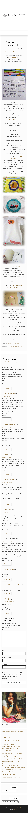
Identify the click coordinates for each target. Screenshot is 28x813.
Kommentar (6, 630)
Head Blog (16, 809)
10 (13, 48)
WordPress (20, 808)
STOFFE (19, 117)
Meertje (7, 599)
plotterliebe (17, 763)
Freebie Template (5, 748)
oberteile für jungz (6, 759)
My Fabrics (7, 756)
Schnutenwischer (16, 769)
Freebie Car (20, 746)
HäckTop (18, 750)
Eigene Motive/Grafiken (16, 346)
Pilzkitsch (7, 454)
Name (4, 650)
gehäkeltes (6, 751)
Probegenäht (5, 765)
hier (20, 282)
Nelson (15, 756)
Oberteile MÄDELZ (9, 761)
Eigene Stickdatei (7, 746)
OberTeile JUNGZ (16, 759)
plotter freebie (11, 763)
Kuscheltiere (13, 753)
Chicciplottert (13, 731)
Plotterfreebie (5, 763)
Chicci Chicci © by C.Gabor (12, 585)
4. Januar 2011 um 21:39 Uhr (8, 482)
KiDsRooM (6, 753)
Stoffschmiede (12, 57)
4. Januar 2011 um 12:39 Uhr (8, 541)
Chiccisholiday (20, 731)
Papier (19, 761)
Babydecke (8, 731)
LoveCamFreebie (19, 753)
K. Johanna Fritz (9, 569)
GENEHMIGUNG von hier (18, 267)
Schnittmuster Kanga (6, 769)
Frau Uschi (8, 509)
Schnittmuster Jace (21, 767)
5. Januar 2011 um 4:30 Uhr (8, 427)
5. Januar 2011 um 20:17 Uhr (8, 396)
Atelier (3, 731)
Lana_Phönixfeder (10, 424)
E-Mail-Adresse (7, 657)
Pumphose (10, 765)
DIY (4, 733)
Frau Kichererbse (10, 362)
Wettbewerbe (7, 777)
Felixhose (15, 746)
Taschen (13, 771)
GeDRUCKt (10, 343)
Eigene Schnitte (8, 744)
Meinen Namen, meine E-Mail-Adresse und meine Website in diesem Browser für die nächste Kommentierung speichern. (13, 675)
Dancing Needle (9, 479)
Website (4, 664)
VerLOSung (17, 343)
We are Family (9, 774)
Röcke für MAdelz (16, 765)
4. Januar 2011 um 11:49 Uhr (8, 571)
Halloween (14, 750)
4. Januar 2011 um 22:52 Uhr (8, 457)
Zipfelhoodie (5, 779)
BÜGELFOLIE (12, 119)
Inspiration (23, 750)
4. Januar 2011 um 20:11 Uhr (8, 512)
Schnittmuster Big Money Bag (9, 767)
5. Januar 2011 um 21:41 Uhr (8, 364)
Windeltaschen (16, 777)
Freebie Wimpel (14, 748)
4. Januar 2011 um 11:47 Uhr (8, 587)
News (19, 756)
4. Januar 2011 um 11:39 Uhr (8, 601)
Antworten (7, 388)
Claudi (20, 48)
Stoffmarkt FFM (6, 771)
